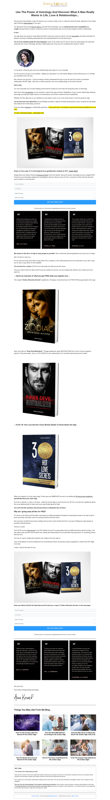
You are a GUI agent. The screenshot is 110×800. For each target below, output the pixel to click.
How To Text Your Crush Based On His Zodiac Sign (54, 759)
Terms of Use (74, 796)
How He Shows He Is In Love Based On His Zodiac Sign (26, 759)
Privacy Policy (35, 796)
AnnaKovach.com (52, 796)
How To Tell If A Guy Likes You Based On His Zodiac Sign (27, 733)
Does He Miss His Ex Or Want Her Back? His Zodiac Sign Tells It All (83, 733)
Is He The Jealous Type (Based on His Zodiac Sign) (83, 759)
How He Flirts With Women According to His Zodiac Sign (55, 733)
